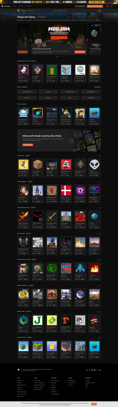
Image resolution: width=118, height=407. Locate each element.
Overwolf (87, 380)
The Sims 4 (19, 387)
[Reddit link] (100, 370)
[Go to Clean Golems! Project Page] (66, 219)
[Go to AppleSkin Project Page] (94, 323)
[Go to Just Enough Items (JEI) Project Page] (37, 323)
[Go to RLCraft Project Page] (94, 297)
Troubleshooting (71, 382)
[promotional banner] (59, 2)
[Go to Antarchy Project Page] (94, 116)
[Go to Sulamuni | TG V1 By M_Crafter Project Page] (80, 245)
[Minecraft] (18, 10)
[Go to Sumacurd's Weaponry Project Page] (23, 219)
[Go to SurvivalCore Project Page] (52, 167)
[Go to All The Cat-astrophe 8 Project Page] (80, 193)
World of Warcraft (21, 385)
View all (28, 155)
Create (21, 6)
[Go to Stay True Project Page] (66, 271)
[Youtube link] (92, 370)
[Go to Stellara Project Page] (37, 116)
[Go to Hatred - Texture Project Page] (37, 219)
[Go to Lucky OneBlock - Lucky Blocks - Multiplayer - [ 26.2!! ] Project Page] (52, 349)
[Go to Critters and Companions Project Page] (80, 116)
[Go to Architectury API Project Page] (66, 323)
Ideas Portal (53, 382)
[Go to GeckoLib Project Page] (23, 323)
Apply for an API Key (38, 387)
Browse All (30, 10)
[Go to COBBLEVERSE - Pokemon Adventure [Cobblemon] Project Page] (80, 297)
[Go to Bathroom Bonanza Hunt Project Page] (37, 245)
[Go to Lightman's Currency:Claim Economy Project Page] (80, 167)
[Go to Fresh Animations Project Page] (23, 271)
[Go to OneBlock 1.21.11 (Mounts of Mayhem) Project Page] (37, 349)
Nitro (86, 387)
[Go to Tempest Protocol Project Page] (23, 116)
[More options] (115, 6)
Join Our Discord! (55, 380)
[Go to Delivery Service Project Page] (37, 167)
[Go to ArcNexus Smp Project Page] (94, 193)
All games (19, 380)
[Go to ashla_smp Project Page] (37, 193)
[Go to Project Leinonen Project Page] (66, 193)
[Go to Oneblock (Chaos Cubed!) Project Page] (23, 349)
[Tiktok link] (89, 370)
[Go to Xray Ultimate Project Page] (80, 271)
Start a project (37, 380)
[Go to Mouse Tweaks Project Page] (80, 323)
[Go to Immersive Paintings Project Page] (94, 73)
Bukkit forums (54, 391)
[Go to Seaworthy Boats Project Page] (52, 116)
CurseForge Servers (55, 394)
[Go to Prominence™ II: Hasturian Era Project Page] (52, 297)
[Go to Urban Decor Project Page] (23, 73)
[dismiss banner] (116, 2)
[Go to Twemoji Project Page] (94, 167)
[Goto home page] (6, 6)
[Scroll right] (100, 156)
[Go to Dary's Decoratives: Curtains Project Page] (52, 73)
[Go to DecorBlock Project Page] (37, 73)
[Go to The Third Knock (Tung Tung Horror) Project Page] (23, 245)
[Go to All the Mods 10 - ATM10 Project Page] (23, 297)
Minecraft (19, 382)
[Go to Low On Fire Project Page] (94, 271)
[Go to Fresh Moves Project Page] (37, 271)
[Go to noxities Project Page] (94, 219)
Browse (14, 6)
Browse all (97, 87)
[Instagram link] (87, 370)
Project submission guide (39, 382)
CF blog (52, 385)
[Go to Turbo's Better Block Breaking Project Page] (80, 219)
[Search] (99, 10)
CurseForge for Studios (90, 382)
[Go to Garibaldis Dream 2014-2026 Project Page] (66, 245)
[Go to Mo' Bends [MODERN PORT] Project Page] (23, 167)
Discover (23, 10)
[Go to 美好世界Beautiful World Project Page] (52, 245)
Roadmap (53, 389)
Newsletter (53, 387)
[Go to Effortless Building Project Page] (80, 73)
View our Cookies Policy (65, 404)
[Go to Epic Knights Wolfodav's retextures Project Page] (52, 219)
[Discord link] (95, 370)
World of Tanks (20, 396)
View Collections (28, 144)
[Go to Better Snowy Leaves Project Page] (66, 167)
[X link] (97, 370)
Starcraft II (19, 389)
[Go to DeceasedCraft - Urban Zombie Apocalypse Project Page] (37, 297)
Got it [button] (94, 404)
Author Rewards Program (39, 385)
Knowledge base (71, 380)
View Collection (76, 51)
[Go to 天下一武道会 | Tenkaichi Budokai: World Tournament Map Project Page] (94, 245)
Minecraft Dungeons (21, 394)
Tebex (86, 385)
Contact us (70, 385)
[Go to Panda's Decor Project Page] (66, 73)
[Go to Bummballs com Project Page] (23, 193)
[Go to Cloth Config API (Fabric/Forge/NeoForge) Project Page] (52, 323)
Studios (28, 6)
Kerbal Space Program (21, 391)
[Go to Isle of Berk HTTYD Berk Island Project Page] (66, 349)
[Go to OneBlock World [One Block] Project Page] (94, 349)
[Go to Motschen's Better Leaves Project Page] (52, 271)
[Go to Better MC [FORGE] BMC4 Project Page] (66, 297)
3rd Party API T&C (38, 389)
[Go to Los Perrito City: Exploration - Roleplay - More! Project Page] (80, 349)
